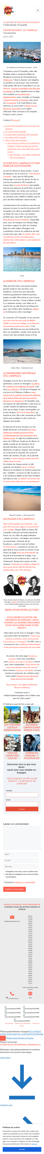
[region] (22, 1139)
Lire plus (34, 1144)
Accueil (6, 22)
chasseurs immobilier (24, 670)
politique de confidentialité (24, 882)
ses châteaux (13, 389)
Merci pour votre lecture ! (16, 140)
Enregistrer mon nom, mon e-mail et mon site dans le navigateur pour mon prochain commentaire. (22, 874)
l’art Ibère (35, 384)
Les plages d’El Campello (15, 138)
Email (8, 800)
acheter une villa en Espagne (21, 662)
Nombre (9, 790)
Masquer (15, 120)
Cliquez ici (15, 602)
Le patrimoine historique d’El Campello (21, 135)
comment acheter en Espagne (16, 100)
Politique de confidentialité (23, 1023)
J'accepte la (20, 882)
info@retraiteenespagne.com (12, 921)
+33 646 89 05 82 (13, 998)
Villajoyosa (7, 80)
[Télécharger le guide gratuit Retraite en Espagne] (20, 1038)
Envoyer (22, 809)
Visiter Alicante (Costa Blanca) (28, 22)
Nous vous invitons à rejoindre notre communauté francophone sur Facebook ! (21, 639)
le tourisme (11, 103)
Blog (13, 22)
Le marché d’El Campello (15, 132)
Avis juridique (9, 1023)
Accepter (22, 1149)
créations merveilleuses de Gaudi (20, 387)
